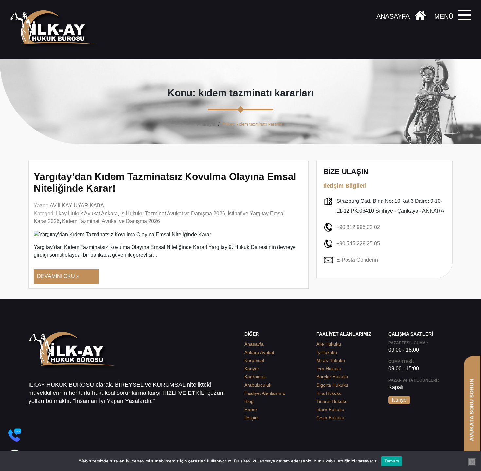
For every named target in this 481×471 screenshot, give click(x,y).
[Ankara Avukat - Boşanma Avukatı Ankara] (55, 29)
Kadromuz (255, 376)
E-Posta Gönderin (357, 260)
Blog (249, 401)
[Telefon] (15, 435)
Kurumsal (254, 360)
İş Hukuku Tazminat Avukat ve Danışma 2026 (172, 213)
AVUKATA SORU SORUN (471, 409)
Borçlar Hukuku (332, 376)
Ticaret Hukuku (331, 401)
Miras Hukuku (330, 360)
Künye (399, 400)
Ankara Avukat (259, 352)
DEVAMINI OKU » (58, 276)
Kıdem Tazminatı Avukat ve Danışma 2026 (111, 221)
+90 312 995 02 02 (358, 227)
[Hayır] (472, 462)
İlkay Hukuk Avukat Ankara (87, 213)
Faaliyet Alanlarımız (264, 393)
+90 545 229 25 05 (358, 243)
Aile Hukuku (328, 344)
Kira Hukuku (329, 393)
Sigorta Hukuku (332, 385)
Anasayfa (206, 124)
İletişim (251, 417)
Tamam (391, 460)
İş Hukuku (326, 352)
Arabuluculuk (257, 385)
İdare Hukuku (330, 409)
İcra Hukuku (328, 368)
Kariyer (251, 368)
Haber (250, 409)
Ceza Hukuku (330, 417)
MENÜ (443, 16)
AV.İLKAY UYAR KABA (77, 205)
